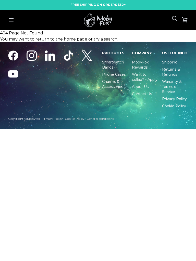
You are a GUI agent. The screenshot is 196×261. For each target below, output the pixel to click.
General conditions (100, 119)
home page (75, 39)
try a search (105, 39)
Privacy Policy (52, 119)
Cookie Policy (74, 119)
